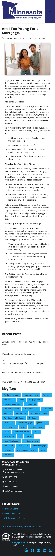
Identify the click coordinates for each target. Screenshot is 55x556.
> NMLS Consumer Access (13, 518)
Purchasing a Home (37, 38)
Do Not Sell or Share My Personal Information (22, 526)
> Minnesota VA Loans (11, 513)
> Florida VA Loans (10, 508)
